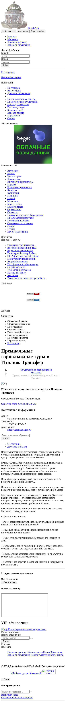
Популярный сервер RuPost (21, 253)
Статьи (11, 118)
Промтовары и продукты (20, 218)
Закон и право (14, 176)
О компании (13, 444)
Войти (5, 65)
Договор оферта (15, 112)
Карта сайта (13, 115)
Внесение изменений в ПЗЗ (21, 247)
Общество (12, 212)
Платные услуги (16, 107)
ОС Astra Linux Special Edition (23, 256)
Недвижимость (15, 206)
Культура (12, 190)
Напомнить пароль (11, 77)
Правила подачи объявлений (22, 101)
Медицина (12, 195)
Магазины (13, 39)
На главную (13, 88)
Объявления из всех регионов (17, 697)
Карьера (11, 184)
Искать (5, 438)
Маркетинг (13, 201)
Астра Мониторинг (17, 261)
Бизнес (11, 173)
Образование (14, 209)
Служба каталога (16, 267)
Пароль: (5, 59)
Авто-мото (13, 170)
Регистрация (7, 72)
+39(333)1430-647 (27, 404)
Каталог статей (15, 110)
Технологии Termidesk (19, 270)
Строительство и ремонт (20, 223)
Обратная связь (9, 404)
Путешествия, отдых (18, 220)
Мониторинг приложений (21, 258)
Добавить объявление (18, 45)
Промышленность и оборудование (25, 215)
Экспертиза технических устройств (26, 278)
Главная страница (17, 652)
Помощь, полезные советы (21, 99)
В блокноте (13, 343)
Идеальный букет (16, 272)
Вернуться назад (9, 694)
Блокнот (12, 36)
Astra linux (12, 275)
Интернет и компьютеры (20, 181)
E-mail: (4, 53)
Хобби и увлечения (17, 231)
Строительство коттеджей (21, 245)
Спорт (10, 226)
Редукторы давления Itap (20, 250)
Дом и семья (13, 179)
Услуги (11, 229)
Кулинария (13, 193)
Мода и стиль (14, 204)
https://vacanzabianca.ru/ (19, 429)
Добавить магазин (16, 42)
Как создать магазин (18, 104)
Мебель (11, 198)
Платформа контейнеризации (22, 264)
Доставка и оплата (17, 446)
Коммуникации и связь (19, 187)
